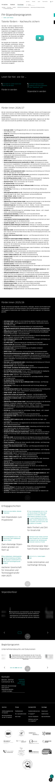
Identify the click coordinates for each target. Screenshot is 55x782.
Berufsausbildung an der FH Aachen (7, 716)
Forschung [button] (20, 4)
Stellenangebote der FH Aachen (7, 712)
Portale (33, 1)
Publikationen (19, 711)
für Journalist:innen (20, 713)
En (52, 1)
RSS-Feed (17, 716)
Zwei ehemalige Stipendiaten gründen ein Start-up (12, 547)
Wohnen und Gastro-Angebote (33, 720)
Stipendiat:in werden (36, 91)
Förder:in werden (9, 90)
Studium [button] (12, 4)
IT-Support (31, 713)
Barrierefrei (45, 1)
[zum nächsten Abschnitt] (27, 498)
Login (39, 1)
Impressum (45, 711)
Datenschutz (45, 713)
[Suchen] (27, 5)
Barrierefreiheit (46, 716)
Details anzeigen (7, 691)
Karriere (28, 1)
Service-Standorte (33, 716)
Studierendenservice (34, 711)
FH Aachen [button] (5, 4)
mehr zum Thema (8, 17)
